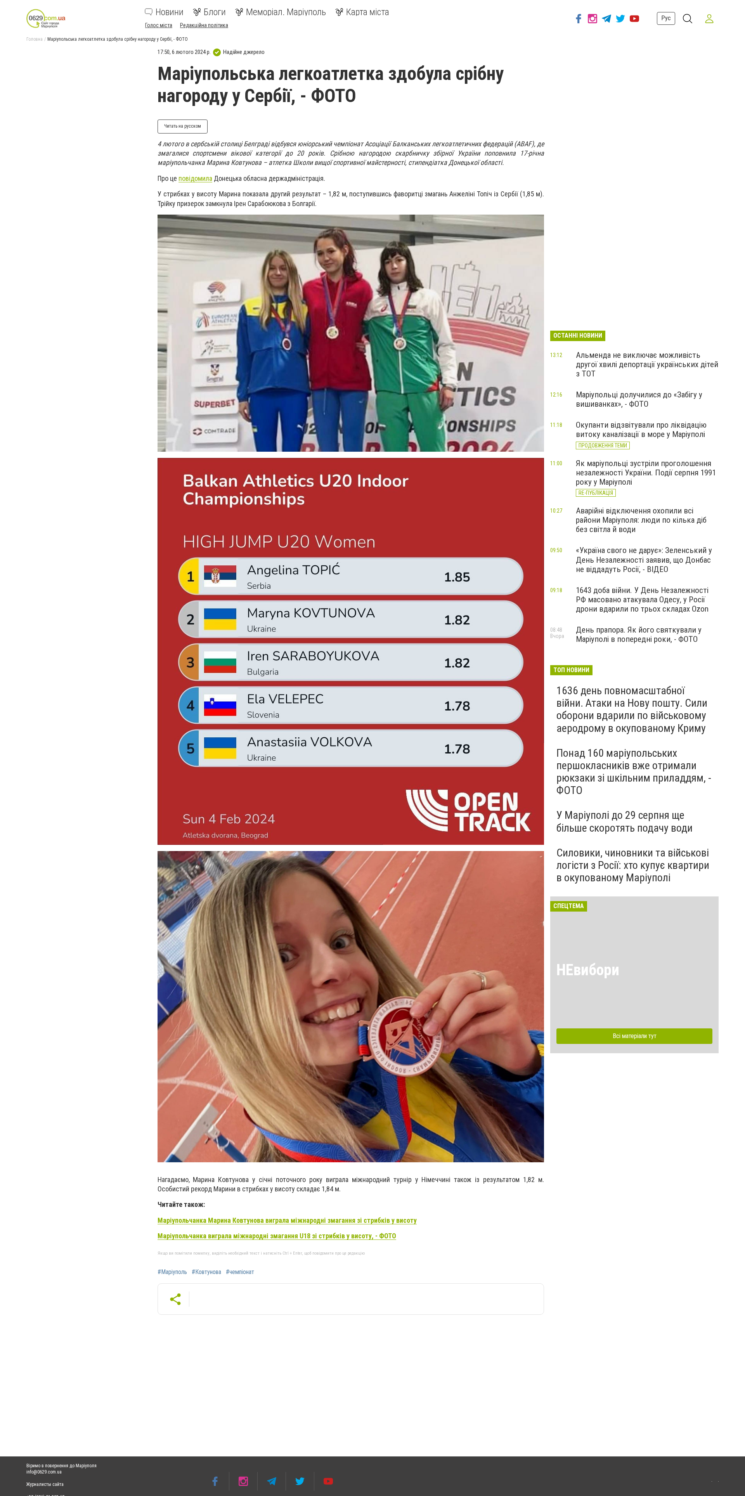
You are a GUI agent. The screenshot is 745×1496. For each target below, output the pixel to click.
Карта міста (367, 12)
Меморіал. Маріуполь (286, 12)
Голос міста (158, 25)
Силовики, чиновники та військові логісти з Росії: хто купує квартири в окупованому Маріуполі (632, 865)
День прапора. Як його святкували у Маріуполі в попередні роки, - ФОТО (639, 634)
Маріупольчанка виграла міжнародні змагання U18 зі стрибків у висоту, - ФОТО (277, 1236)
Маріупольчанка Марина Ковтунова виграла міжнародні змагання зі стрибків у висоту (287, 1220)
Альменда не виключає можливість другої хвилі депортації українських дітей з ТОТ (647, 364)
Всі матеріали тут (635, 1036)
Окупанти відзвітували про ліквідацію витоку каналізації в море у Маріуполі (641, 429)
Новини (170, 12)
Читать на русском (182, 126)
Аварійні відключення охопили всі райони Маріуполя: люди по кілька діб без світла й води (641, 520)
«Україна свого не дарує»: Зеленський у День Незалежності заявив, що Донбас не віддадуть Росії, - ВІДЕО (644, 560)
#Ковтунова (206, 1272)
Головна (34, 39)
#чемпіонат (240, 1272)
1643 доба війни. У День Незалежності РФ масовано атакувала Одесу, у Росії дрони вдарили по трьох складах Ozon (642, 600)
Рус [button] (666, 18)
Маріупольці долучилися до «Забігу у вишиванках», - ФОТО (639, 399)
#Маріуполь (172, 1272)
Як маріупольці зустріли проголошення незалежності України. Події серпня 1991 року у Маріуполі (646, 473)
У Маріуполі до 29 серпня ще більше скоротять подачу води (624, 821)
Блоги (215, 12)
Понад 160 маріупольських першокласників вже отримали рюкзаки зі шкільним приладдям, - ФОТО (633, 772)
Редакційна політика (204, 25)
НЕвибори (587, 970)
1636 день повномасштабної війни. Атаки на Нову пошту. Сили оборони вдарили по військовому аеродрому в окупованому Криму (631, 709)
